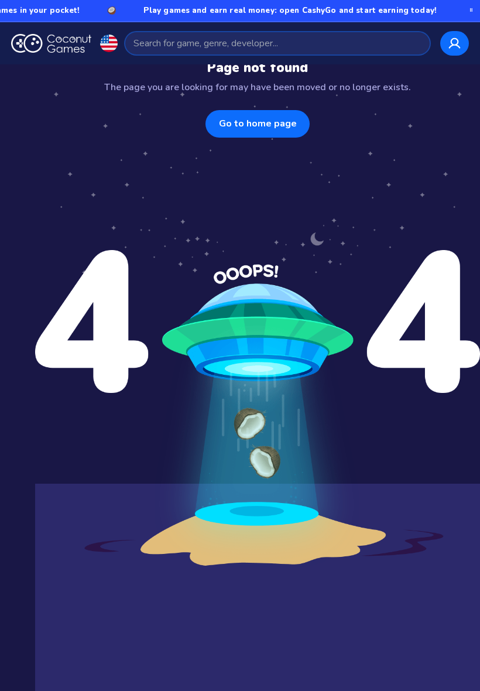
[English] (109, 43)
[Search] (416, 43)
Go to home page (258, 123)
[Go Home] (51, 43)
